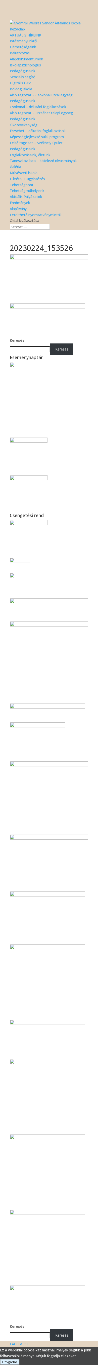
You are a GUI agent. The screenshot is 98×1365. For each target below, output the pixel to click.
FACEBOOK (19, 1344)
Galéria (15, 166)
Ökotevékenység (23, 125)
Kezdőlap (17, 29)
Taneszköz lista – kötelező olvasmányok (43, 160)
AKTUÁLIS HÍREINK (25, 35)
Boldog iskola (21, 89)
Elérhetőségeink (23, 47)
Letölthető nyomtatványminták (36, 214)
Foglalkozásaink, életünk (30, 154)
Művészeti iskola (23, 172)
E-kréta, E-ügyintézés (27, 178)
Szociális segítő (22, 76)
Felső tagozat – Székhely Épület (36, 142)
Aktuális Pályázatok (26, 196)
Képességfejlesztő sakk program (37, 136)
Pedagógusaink (22, 70)
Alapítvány (18, 208)
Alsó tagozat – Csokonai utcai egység (41, 95)
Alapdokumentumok (26, 59)
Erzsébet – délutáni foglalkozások (38, 130)
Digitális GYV (20, 83)
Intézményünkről (23, 40)
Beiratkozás (20, 53)
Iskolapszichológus (25, 65)
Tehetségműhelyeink (27, 190)
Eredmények (20, 202)
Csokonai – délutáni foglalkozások (38, 106)
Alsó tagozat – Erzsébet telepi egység (41, 112)
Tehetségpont (21, 184)
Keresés (17, 340)
